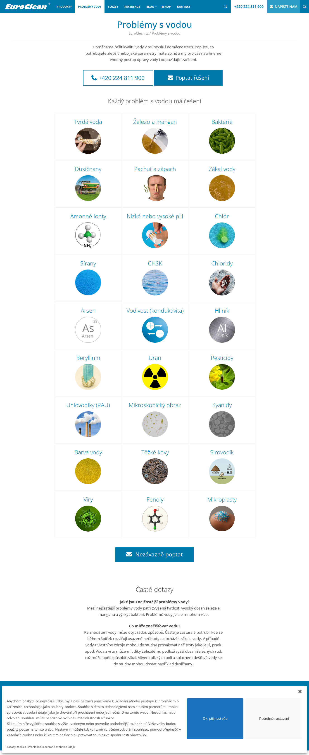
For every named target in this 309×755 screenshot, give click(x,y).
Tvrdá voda (88, 121)
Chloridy (222, 263)
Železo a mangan (155, 121)
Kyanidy (222, 405)
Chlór (222, 216)
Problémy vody (89, 7)
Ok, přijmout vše (215, 718)
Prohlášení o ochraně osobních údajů (51, 747)
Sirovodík (222, 452)
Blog (148, 9)
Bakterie (222, 121)
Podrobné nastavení (274, 718)
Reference (132, 7)
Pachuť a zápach (155, 169)
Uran (155, 357)
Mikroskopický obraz (155, 405)
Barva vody (88, 452)
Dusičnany (88, 169)
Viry (88, 499)
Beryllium (88, 357)
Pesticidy (222, 357)
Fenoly (155, 499)
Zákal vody (222, 169)
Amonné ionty (88, 216)
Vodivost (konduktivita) (155, 310)
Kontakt (183, 7)
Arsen (88, 310)
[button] (300, 691)
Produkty (64, 7)
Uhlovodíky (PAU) (88, 405)
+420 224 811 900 (249, 6)
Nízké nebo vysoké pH (155, 216)
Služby (113, 7)
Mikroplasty (222, 499)
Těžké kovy (155, 452)
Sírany (88, 263)
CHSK (155, 263)
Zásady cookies (16, 747)
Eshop (166, 7)
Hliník (222, 310)
